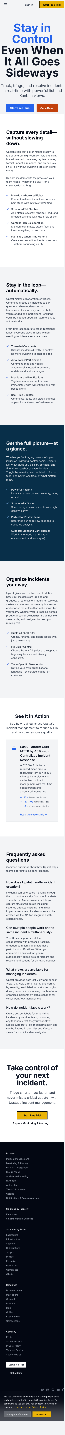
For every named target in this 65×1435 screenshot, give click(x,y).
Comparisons (13, 1321)
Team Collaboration (16, 1189)
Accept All (41, 1414)
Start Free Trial (52, 4)
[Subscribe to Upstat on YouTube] (58, 1389)
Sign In (29, 4)
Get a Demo (16, 1373)
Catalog (10, 1193)
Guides (9, 1312)
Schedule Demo (14, 1341)
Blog (8, 1307)
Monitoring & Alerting (17, 1163)
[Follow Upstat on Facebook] (63, 1389)
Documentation (14, 1290)
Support (10, 1252)
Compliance (12, 1269)
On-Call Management (17, 1167)
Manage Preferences (17, 1414)
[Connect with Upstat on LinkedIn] (47, 1389)
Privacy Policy (13, 1345)
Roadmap (11, 1303)
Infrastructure (13, 1239)
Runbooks (11, 1180)
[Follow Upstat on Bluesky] (42, 1389)
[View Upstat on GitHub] (53, 1389)
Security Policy (13, 1354)
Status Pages (13, 1172)
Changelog (11, 1299)
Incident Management (17, 1158)
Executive (11, 1261)
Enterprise (11, 1214)
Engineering (12, 1235)
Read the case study (32, 814)
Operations (12, 1265)
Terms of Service (14, 1350)
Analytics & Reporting (17, 1176)
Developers (12, 1294)
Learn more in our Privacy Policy (29, 1407)
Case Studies (13, 1316)
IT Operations (13, 1248)
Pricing (9, 1337)
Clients (9, 1274)
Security (10, 1243)
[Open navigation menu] (6, 5)
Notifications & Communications (22, 1198)
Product (10, 1256)
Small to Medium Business (19, 1218)
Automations (12, 1185)
